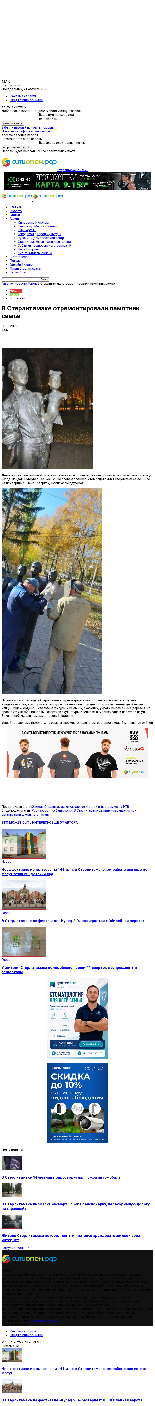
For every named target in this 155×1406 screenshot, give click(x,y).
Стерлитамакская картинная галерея (45, 242)
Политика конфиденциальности (26, 131)
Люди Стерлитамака (25, 268)
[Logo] (17, 200)
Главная (16, 207)
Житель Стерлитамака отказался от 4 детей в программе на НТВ (80, 807)
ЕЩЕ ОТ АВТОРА (65, 822)
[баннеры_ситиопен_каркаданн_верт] (77, 1142)
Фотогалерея (19, 257)
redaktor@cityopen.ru (45, 1320)
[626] (77, 777)
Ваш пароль (48, 119)
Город (32, 283)
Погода (15, 261)
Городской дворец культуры (39, 234)
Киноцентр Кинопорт (33, 222)
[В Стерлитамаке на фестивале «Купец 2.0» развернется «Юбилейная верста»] (24, 909)
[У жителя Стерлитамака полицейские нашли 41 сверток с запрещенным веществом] (24, 956)
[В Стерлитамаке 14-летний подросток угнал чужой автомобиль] (12, 1169)
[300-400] (77, 1057)
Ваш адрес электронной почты (62, 143)
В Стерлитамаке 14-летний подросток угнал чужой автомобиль (61, 1177)
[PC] (77, 189)
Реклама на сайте (23, 96)
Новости (16, 211)
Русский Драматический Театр (41, 238)
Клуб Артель (27, 230)
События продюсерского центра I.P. (44, 245)
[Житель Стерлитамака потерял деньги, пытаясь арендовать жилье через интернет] (12, 1228)
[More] (127, 336)
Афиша (15, 219)
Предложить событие (26, 100)
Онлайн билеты (21, 265)
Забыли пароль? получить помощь (28, 127)
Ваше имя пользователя (57, 115)
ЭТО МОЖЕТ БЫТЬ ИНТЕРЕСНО (27, 822)
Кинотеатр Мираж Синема (37, 226)
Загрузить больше (15, 1248)
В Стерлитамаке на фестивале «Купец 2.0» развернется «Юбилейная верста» (73, 921)
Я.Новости (17, 298)
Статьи (15, 215)
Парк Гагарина (28, 249)
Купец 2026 (18, 272)
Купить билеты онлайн (35, 253)
